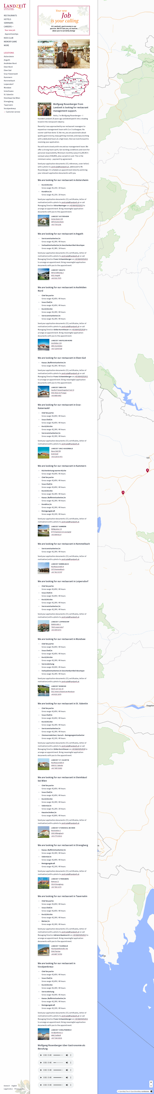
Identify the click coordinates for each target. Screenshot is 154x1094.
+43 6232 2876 (56, 694)
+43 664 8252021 (79, 935)
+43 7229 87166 (56, 349)
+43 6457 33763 (56, 954)
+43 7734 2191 (56, 224)
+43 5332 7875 (56, 278)
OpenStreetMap (136, 1091)
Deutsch (7, 1086)
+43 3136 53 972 (56, 457)
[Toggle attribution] (151, 1091)
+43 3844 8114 (56, 535)
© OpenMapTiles (123, 1091)
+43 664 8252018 (78, 329)
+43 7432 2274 (56, 887)
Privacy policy (20, 1089)
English (14, 1086)
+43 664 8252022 (76, 205)
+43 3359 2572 (56, 630)
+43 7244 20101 (56, 1038)
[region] (125, 547)
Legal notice (8, 1089)
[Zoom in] (151, 1082)
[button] (147, 470)
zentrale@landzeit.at (60, 166)
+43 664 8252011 (81, 259)
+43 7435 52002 (56, 768)
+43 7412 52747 (56, 572)
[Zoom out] (151, 1086)
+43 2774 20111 (56, 836)
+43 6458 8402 (56, 395)
